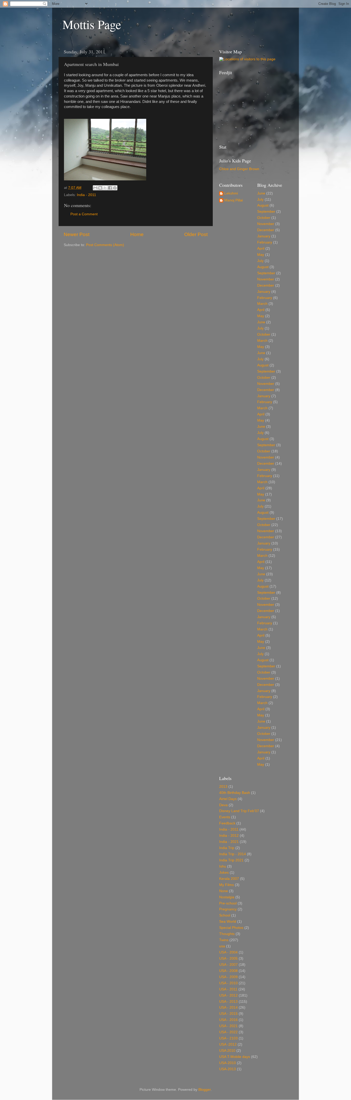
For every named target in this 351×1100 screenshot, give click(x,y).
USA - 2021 (228, 1026)
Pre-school (228, 903)
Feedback (227, 823)
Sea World (227, 921)
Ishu (222, 866)
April (260, 248)
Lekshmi (231, 193)
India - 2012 (229, 836)
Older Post (196, 234)
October (263, 218)
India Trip (226, 848)
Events (224, 817)
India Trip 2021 (231, 860)
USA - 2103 (228, 1038)
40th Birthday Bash (234, 793)
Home (137, 234)
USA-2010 (227, 1063)
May (260, 255)
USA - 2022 (228, 1032)
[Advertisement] (245, 108)
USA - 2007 (228, 965)
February (264, 242)
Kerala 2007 (229, 879)
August (263, 205)
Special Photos (231, 928)
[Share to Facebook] (110, 187)
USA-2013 (227, 1069)
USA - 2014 (228, 1007)
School (224, 915)
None (223, 891)
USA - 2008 (228, 971)
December (265, 230)
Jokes (224, 872)
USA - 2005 (228, 958)
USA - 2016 (228, 1020)
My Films (226, 885)
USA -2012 (228, 1044)
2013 (223, 787)
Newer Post (76, 234)
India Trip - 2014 (232, 854)
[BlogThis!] (100, 187)
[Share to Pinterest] (114, 187)
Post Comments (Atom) (105, 245)
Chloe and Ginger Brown (239, 169)
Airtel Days (228, 799)
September (266, 211)
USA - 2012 (228, 995)
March (262, 304)
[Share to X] (105, 187)
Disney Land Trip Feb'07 (239, 811)
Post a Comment (84, 214)
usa (222, 946)
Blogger (204, 1090)
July (260, 199)
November (265, 224)
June (261, 193)
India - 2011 (86, 195)
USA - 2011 (228, 989)
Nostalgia (226, 897)
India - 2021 (229, 842)
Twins (223, 940)
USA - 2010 (228, 983)
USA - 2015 (228, 1014)
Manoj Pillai (233, 200)
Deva (223, 805)
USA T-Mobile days (234, 1057)
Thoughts (227, 934)
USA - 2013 (228, 1002)
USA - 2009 (228, 977)
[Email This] (95, 187)
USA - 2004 (228, 952)
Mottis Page (91, 24)
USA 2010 (227, 1051)
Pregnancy (228, 909)
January (263, 236)
